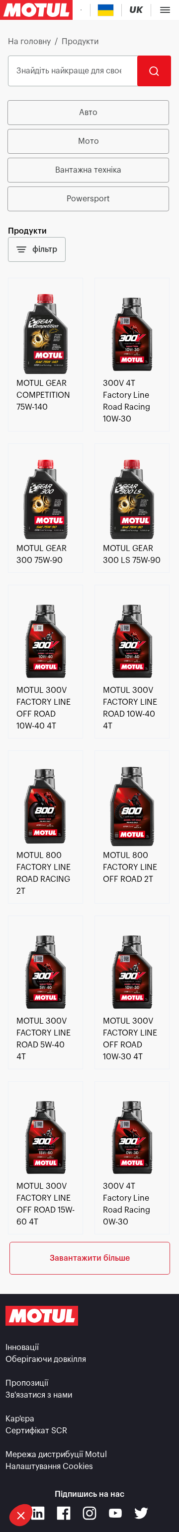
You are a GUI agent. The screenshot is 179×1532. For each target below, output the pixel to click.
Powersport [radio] (88, 199)
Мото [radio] (88, 141)
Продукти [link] (80, 42)
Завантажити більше (90, 1258)
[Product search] (81, 10)
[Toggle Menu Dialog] (165, 10)
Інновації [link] (22, 1347)
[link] (45, 371)
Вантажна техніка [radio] (88, 170)
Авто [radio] (88, 113)
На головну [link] (29, 42)
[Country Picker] (105, 10)
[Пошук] (154, 71)
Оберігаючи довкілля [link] (45, 1359)
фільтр (44, 249)
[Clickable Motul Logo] (36, 10)
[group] (89, 155)
